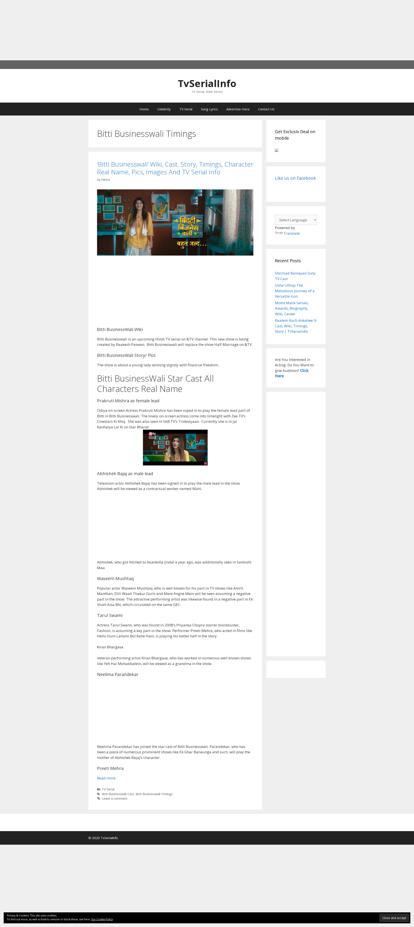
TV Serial (185, 109)
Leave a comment (114, 798)
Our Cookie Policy (102, 919)
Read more (106, 778)
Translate (292, 233)
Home (144, 109)
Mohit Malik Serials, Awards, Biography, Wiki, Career (292, 308)
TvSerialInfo (207, 83)
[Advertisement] (129, 30)
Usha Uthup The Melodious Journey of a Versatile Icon (295, 291)
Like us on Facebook (295, 178)
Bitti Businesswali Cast (118, 794)
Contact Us (266, 109)
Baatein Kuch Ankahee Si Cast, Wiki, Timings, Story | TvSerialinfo (296, 326)
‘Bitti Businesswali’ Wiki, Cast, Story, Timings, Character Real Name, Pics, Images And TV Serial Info (175, 168)
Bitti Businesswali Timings (154, 794)
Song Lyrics (209, 109)
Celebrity (164, 109)
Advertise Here (237, 109)
